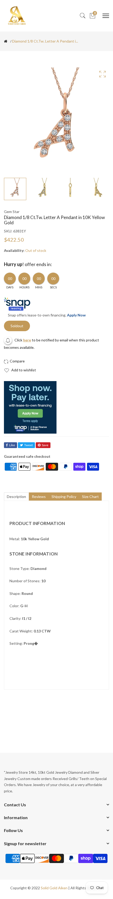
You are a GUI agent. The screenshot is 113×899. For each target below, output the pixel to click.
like (12, 445)
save (45, 445)
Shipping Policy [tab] (64, 496)
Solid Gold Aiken (54, 888)
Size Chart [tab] (90, 496)
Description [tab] (16, 496)
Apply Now (76, 315)
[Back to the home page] (5, 41)
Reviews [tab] (39, 496)
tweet (28, 445)
